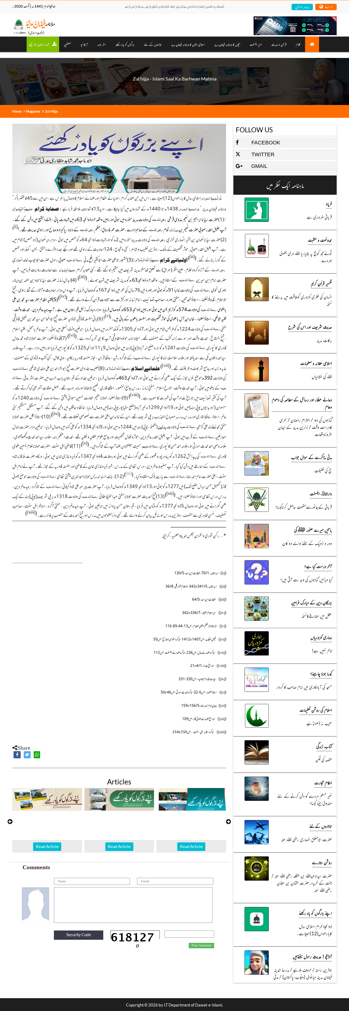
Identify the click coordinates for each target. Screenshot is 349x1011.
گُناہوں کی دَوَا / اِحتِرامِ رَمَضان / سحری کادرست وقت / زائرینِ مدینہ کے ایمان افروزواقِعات (305, 427)
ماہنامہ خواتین (302, 7)
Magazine (33, 111)
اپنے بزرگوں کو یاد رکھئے (315, 913)
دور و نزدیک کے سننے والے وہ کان (307, 543)
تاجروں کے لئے (153, 44)
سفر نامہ (101, 44)
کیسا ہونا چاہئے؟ (321, 673)
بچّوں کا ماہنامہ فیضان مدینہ (227, 44)
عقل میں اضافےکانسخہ (317, 616)
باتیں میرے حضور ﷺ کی (313, 530)
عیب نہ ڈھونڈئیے (319, 723)
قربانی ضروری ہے (319, 217)
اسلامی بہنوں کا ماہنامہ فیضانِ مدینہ (188, 44)
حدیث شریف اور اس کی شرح (310, 327)
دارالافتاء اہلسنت (321, 493)
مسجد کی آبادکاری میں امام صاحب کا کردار (304, 687)
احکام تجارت (323, 782)
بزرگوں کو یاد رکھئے (125, 44)
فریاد (329, 203)
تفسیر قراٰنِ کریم (321, 283)
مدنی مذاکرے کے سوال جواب (311, 457)
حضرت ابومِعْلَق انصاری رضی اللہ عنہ (306, 839)
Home (16, 111)
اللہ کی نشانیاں (322, 376)
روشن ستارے (322, 862)
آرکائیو (84, 44)
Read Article (47, 846)
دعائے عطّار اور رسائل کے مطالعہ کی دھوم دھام (302, 402)
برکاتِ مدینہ (324, 340)
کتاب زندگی (324, 746)
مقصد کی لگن (324, 759)
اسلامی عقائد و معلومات (316, 363)
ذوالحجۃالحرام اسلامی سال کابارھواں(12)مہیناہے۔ (314, 929)
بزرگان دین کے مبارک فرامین (311, 602)
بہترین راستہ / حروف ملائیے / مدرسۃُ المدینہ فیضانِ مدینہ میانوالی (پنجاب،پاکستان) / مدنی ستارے (303, 977)
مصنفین (67, 44)
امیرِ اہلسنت (256, 44)
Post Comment (201, 945)
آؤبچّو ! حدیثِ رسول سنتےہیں (312, 956)
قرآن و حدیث (278, 44)
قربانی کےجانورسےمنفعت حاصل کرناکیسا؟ (303, 507)
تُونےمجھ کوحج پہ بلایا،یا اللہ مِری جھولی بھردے (305, 256)
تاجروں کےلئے (320, 826)
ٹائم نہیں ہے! (322, 650)
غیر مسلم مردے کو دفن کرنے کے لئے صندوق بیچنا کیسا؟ (304, 799)
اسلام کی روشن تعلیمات (316, 710)
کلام (298, 44)
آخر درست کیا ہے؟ (318, 566)
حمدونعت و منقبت (320, 240)
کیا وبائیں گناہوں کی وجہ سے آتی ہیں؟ (306, 579)
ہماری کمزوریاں (321, 637)
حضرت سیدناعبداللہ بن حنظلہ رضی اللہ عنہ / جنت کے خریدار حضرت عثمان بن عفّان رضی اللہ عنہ (302, 883)
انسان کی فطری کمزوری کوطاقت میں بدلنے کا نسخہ (302, 300)
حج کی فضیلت (323, 470)
